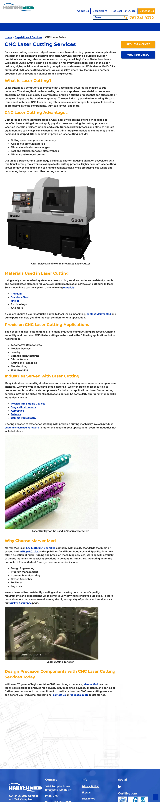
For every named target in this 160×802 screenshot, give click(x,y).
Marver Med (90, 684)
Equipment (100, 10)
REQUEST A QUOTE (138, 44)
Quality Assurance (20, 603)
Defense (16, 414)
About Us (83, 10)
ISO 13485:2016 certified (40, 547)
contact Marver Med (99, 313)
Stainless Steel (19, 297)
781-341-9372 (142, 17)
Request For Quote (123, 10)
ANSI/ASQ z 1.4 (29, 551)
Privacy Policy (90, 786)
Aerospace (17, 410)
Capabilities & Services (28, 37)
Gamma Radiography (23, 417)
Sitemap (86, 792)
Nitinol (15, 300)
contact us (59, 694)
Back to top (88, 798)
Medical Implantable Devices (28, 403)
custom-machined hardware (22, 427)
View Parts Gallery (138, 54)
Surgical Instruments (23, 407)
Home (8, 37)
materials (68, 287)
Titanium (16, 293)
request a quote (79, 694)
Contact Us (147, 10)
